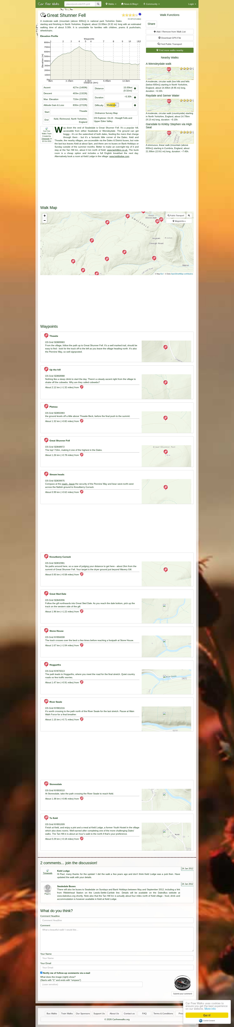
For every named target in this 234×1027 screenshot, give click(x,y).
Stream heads (56, 474)
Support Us (99, 1013)
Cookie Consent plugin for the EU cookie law (207, 1020)
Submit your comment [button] (182, 994)
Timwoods (46, 139)
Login (191, 4)
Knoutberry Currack (60, 557)
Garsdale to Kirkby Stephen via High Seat (169, 126)
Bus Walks (52, 1013)
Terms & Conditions (163, 1013)
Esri (161, 273)
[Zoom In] (189, 215)
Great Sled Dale (57, 594)
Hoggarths (55, 665)
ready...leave (68, 484)
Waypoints (179, 221)
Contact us (129, 1013)
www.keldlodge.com (119, 156)
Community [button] (151, 4)
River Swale (55, 702)
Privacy (182, 1013)
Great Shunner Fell (59, 440)
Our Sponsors (83, 1013)
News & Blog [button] (130, 4)
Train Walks (67, 1013)
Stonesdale (55, 784)
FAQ (144, 1013)
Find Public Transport (171, 44)
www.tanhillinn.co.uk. (117, 150)
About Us (114, 1013)
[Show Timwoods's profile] (47, 870)
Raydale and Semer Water (162, 95)
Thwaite (53, 336)
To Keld (53, 818)
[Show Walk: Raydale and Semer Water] (170, 105)
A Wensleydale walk (158, 63)
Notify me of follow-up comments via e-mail (66, 973)
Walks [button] (111, 4)
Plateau (53, 406)
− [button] (45, 220)
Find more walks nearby (170, 50)
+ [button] (45, 216)
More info (210, 1008)
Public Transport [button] (177, 215)
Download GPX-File (171, 38)
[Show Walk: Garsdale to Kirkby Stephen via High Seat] (170, 137)
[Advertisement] (117, 180)
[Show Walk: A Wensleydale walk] (170, 73)
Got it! (207, 1015)
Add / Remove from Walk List (171, 31)
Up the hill (55, 369)
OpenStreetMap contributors (182, 273)
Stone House (56, 631)
